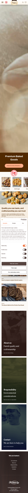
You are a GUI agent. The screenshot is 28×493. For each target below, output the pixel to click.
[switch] (25, 250)
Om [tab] (23, 223)
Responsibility (14, 464)
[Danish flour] (14, 173)
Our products (14, 460)
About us (14, 462)
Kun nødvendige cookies (14, 272)
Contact (14, 469)
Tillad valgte (14, 268)
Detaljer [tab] (14, 223)
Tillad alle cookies (14, 263)
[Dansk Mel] (6, 2)
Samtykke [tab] (5, 223)
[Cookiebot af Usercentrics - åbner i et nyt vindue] (21, 220)
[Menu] (2, 2)
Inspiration (14, 467)
